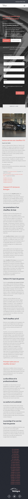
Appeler (6, 40)
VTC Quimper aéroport (15, 467)
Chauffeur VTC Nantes (15, 474)
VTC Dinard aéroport (15, 464)
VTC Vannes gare (15, 451)
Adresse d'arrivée (8, 61)
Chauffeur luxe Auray (7, 178)
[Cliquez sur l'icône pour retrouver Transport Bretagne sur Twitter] (14, 496)
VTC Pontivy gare (15, 459)
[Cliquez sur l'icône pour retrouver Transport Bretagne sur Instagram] (19, 496)
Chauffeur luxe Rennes (8, 180)
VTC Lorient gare (15, 449)
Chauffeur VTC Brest (15, 470)
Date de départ (7, 67)
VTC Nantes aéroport (15, 465)
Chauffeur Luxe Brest (15, 480)
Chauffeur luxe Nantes (7, 179)
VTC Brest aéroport (15, 462)
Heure (5, 73)
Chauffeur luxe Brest (7, 182)
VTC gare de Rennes (7, 174)
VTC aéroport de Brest (12, 171)
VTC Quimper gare (15, 456)
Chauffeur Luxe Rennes (15, 484)
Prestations (16, 40)
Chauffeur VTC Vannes (15, 479)
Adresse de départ (8, 55)
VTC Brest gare (15, 454)
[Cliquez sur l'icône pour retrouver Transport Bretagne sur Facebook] (9, 496)
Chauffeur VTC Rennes (15, 477)
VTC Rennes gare (15, 457)
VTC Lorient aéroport (15, 460)
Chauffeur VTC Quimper (15, 475)
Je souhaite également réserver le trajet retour (14, 87)
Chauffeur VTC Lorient (15, 472)
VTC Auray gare (15, 452)
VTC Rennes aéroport (15, 469)
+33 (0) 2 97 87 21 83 (20, 1)
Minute (5, 79)
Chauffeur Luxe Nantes (15, 482)
